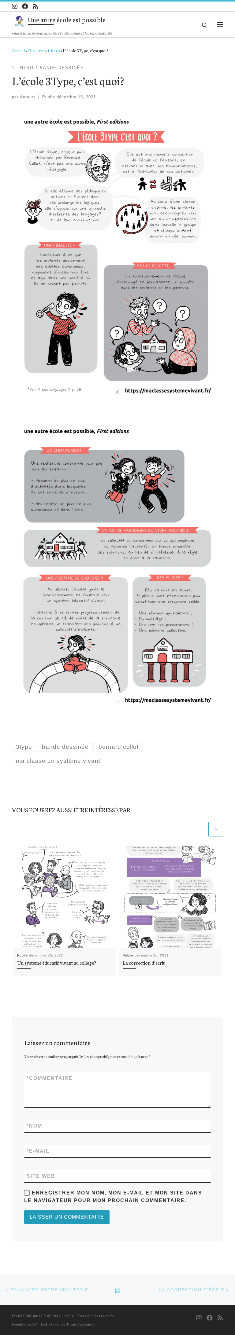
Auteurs (28, 97)
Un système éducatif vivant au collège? (56, 962)
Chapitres (36, 50)
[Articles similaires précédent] (200, 829)
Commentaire (50, 1078)
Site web (41, 1176)
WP (35, 1324)
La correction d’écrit (144, 962)
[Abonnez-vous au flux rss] (35, 6)
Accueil (18, 50)
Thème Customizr (80, 1324)
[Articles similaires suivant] (215, 829)
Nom (34, 1125)
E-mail (38, 1151)
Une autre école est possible (49, 1315)
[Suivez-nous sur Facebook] (25, 6)
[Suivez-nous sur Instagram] (14, 6)
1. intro (53, 50)
